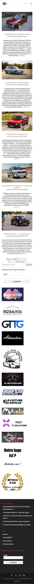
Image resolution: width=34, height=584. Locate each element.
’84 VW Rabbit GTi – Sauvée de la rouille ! (17, 34)
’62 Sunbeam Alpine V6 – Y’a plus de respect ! (16, 512)
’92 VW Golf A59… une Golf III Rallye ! (17, 83)
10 (9, 262)
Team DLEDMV (7, 537)
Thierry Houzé (12, 36)
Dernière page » (21, 262)
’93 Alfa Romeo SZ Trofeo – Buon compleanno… (17, 521)
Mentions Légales (8, 544)
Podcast (5, 534)
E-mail (5, 274)
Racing (23, 84)
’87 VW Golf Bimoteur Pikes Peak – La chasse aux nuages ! (17, 186)
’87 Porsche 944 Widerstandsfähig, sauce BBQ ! (17, 525)
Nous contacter (7, 541)
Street (25, 36)
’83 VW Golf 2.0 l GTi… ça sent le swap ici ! (17, 234)
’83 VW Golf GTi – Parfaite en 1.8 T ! (17, 134)
